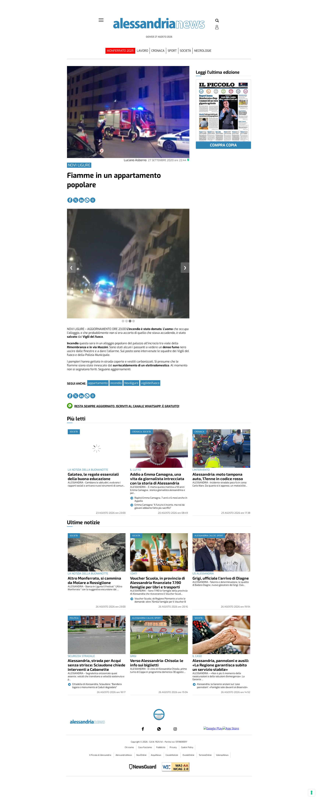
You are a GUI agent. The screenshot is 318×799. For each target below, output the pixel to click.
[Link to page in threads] (92, 200)
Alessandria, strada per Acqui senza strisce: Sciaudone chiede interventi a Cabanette (96, 665)
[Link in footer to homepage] (159, 715)
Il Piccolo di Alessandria (100, 755)
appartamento (98, 383)
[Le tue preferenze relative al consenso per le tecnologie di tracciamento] (311, 792)
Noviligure (131, 383)
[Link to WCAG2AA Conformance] (174, 767)
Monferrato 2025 (120, 51)
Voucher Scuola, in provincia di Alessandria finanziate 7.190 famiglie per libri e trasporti (157, 582)
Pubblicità (161, 747)
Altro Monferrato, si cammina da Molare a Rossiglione (94, 580)
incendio (116, 383)
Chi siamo (129, 747)
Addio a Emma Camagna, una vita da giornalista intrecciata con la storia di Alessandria (157, 478)
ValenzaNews (222, 755)
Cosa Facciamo (145, 747)
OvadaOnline (189, 755)
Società (185, 51)
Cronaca (158, 51)
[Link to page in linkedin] (81, 200)
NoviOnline (141, 755)
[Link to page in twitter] (75, 200)
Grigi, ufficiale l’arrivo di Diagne (220, 578)
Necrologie (202, 51)
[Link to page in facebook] (70, 200)
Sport (172, 51)
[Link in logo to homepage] (159, 25)
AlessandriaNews (124, 755)
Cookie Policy (187, 747)
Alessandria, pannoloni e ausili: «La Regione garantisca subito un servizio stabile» (220, 665)
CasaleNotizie (172, 755)
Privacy (173, 747)
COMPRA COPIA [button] (223, 145)
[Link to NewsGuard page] (144, 767)
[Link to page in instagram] (175, 729)
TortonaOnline (205, 755)
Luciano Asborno (135, 160)
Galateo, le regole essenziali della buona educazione (93, 476)
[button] (217, 21)
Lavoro (142, 51)
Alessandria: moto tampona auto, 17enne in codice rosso (217, 476)
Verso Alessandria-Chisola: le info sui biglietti (156, 662)
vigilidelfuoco (150, 383)
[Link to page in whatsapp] (87, 200)
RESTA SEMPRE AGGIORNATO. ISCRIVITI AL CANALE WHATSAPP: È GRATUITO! (126, 406)
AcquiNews (156, 755)
